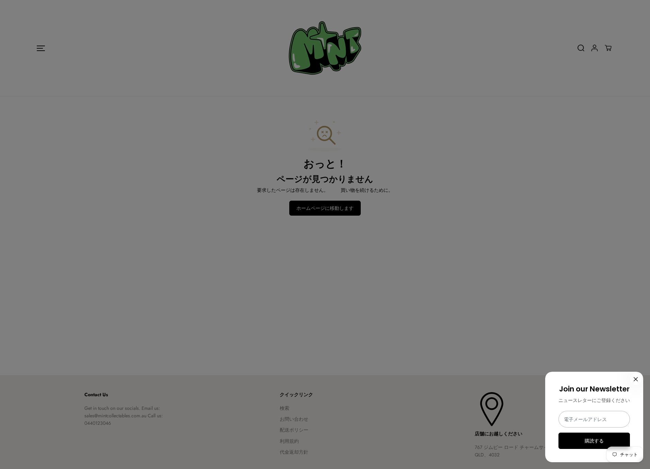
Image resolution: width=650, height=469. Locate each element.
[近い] (635, 379)
